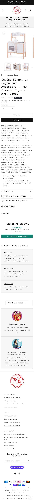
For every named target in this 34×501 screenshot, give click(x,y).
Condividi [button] (6, 213)
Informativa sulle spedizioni (12, 397)
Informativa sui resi (10, 400)
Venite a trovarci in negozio (12, 425)
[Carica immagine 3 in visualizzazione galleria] (25, 67)
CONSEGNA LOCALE (8, 206)
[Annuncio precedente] (3, 2)
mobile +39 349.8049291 (10, 419)
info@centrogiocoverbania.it (12, 422)
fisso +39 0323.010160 (10, 416)
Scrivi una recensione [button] (17, 236)
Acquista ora (17, 120)
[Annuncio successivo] (31, 2)
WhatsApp (20, 358)
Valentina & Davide (21, 26)
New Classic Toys (18, 183)
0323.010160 (23, 365)
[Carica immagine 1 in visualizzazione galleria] (8, 67)
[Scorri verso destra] (32, 67)
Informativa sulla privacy (11, 407)
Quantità (4, 105)
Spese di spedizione (17, 100)
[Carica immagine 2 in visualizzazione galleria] (17, 67)
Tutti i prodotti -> (17, 303)
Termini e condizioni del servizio (13, 403)
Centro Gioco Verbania (16, 488)
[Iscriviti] (28, 461)
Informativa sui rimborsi (20, 490)
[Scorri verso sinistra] (2, 67)
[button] (4, 10)
